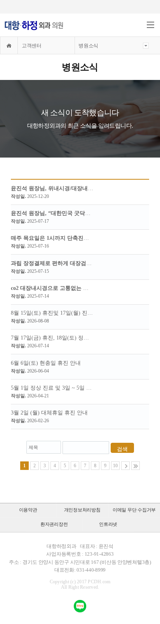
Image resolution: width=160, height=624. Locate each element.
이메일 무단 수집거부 (134, 510)
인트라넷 (108, 524)
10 (115, 465)
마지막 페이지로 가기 (135, 465)
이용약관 (28, 510)
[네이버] (80, 606)
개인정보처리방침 (82, 510)
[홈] (9, 45)
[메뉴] (150, 25)
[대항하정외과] (34, 25)
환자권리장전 (54, 524)
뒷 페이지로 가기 (125, 465)
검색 (122, 449)
